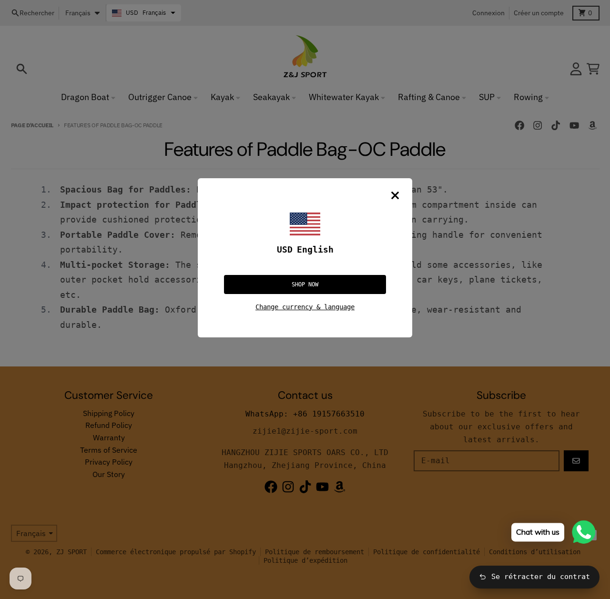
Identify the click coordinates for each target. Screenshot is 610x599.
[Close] (395, 195)
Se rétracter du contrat (540, 576)
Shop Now (305, 284)
